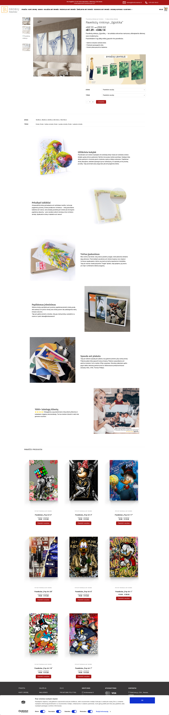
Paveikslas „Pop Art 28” (43, 592)
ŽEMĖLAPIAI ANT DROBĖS (85, 9)
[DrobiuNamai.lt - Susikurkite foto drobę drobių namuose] (10, 9)
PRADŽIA (24, 9)
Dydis (88, 89)
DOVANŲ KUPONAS (116, 9)
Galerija (42, 688)
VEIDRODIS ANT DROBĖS (101, 9)
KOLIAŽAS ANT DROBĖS (51, 9)
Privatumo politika (68, 692)
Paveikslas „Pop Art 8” (83, 592)
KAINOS (40, 9)
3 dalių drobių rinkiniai (111, 19)
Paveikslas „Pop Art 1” (123, 592)
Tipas (88, 95)
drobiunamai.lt (89, 692)
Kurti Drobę (23, 692)
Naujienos (43, 692)
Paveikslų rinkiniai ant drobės (94, 19)
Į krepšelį (101, 102)
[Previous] (36, 47)
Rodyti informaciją (102, 711)
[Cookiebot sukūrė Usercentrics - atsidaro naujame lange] (23, 711)
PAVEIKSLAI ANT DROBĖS (68, 9)
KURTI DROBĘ (32, 9)
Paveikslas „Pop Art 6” (43, 515)
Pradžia (22, 688)
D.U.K (61, 688)
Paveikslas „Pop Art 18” (43, 668)
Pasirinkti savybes (43, 523)
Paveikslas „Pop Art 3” (83, 515)
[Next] (78, 47)
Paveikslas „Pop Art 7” (83, 668)
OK (142, 700)
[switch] (58, 711)
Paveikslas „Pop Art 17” (124, 515)
